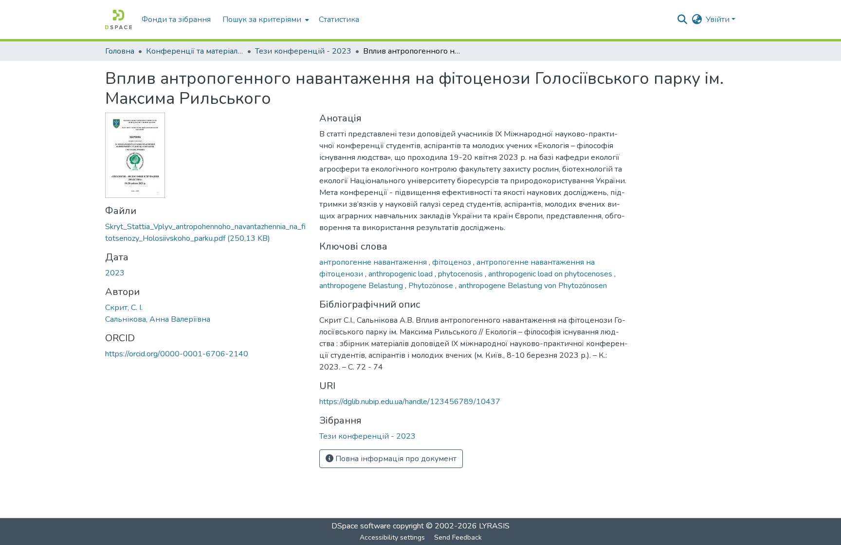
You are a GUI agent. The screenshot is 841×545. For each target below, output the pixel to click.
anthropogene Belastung (362, 285)
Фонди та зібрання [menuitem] (176, 19)
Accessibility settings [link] (392, 537)
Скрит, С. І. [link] (124, 307)
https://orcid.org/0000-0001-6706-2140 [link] (176, 354)
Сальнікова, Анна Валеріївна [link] (157, 319)
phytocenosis (461, 274)
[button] (118, 19)
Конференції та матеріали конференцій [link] (194, 51)
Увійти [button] (718, 19)
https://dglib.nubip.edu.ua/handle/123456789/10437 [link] (409, 401)
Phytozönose (431, 285)
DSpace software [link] (361, 526)
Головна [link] (119, 51)
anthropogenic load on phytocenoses (551, 274)
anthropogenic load (401, 274)
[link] (206, 232)
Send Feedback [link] (458, 537)
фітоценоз (452, 262)
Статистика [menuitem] (339, 19)
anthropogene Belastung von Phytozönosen (532, 285)
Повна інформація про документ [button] (395, 458)
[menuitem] (264, 19)
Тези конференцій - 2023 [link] (303, 51)
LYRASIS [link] (494, 526)
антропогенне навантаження (374, 262)
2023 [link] (115, 273)
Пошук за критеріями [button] (261, 19)
